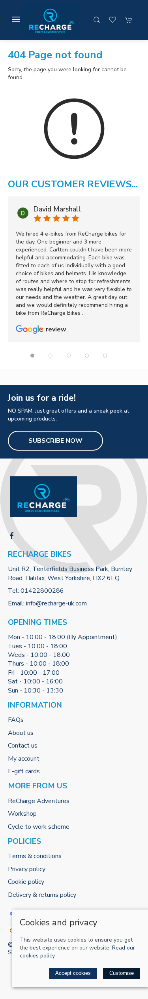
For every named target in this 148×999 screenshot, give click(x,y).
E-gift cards (24, 771)
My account (23, 758)
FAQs (16, 719)
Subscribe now (55, 440)
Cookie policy (26, 881)
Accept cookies (73, 973)
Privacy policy (26, 869)
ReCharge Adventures (38, 801)
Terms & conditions (35, 856)
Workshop (22, 813)
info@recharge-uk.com (56, 603)
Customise (121, 973)
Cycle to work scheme (38, 826)
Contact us (22, 745)
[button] (16, 19)
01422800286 (42, 590)
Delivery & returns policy (42, 895)
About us (21, 733)
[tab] (32, 356)
